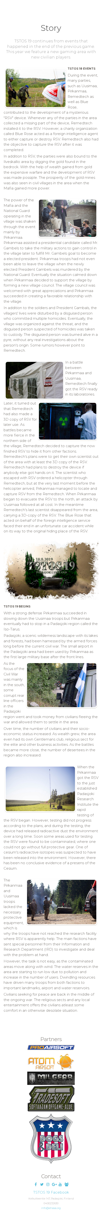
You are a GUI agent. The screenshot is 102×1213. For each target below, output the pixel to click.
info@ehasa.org (51, 1208)
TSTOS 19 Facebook (51, 1192)
